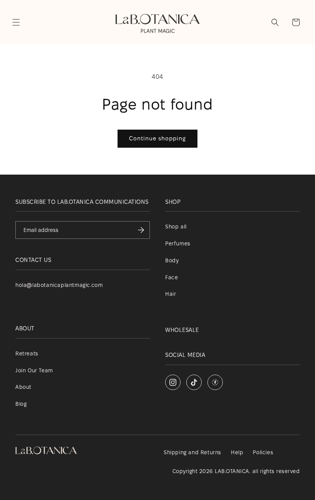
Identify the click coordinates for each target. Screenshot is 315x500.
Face (171, 277)
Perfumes (178, 243)
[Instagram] (173, 382)
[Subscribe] (141, 230)
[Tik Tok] (194, 382)
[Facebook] (215, 382)
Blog (21, 404)
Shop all (176, 226)
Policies (263, 452)
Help (237, 452)
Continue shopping (157, 138)
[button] (16, 22)
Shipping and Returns (192, 452)
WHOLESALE (182, 330)
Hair (170, 294)
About (23, 387)
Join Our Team (34, 370)
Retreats (26, 353)
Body (172, 260)
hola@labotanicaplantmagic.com (59, 285)
